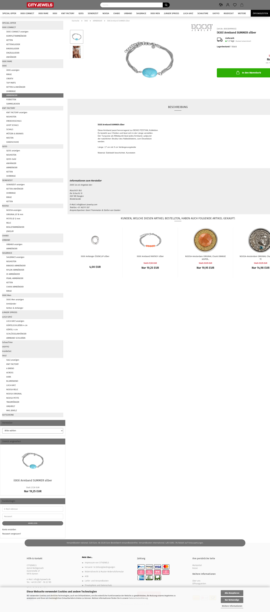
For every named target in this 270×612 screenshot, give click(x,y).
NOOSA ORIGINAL (14, 394)
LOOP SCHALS (12, 125)
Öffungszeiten (260, 13)
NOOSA (106, 13)
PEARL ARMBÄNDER (14, 278)
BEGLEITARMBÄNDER (15, 227)
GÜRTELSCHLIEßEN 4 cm (16, 325)
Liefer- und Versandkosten (97, 581)
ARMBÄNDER (11, 95)
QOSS (81, 13)
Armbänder (11, 304)
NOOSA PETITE (12, 398)
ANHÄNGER (11, 57)
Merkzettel (197, 565)
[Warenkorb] (241, 5)
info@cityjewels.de (42, 579)
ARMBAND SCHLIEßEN (15, 338)
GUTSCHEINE (8, 415)
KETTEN (9, 40)
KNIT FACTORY (67, 13)
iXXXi (55, 13)
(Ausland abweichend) (243, 41)
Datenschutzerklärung (138, 598)
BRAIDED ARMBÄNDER (15, 265)
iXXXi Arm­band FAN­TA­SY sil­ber (150, 256)
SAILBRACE (141, 13)
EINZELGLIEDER (12, 53)
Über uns (196, 581)
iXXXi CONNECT (27, 13)
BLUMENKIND (12, 381)
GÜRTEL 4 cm (12, 329)
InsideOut (229, 13)
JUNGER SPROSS (171, 13)
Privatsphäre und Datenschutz (98, 585)
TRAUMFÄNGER (12, 402)
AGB (86, 576)
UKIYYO (215, 13)
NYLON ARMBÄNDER (15, 270)
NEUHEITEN (11, 117)
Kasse (195, 568)
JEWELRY (10, 231)
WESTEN (10, 138)
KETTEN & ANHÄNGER (15, 87)
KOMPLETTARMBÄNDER (16, 36)
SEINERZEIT (93, 13)
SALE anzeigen (12, 360)
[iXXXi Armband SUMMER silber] (149, 59)
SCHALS (9, 129)
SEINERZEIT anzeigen (15, 184)
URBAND (128, 13)
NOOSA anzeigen (13, 210)
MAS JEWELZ (11, 410)
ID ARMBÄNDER (13, 274)
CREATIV (9, 78)
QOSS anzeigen (13, 150)
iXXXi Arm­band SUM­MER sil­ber (33, 480)
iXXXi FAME (43, 13)
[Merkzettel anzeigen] (234, 5)
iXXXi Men (155, 13)
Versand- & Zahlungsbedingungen (100, 567)
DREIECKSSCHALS (14, 121)
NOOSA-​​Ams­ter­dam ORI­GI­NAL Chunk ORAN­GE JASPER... (205, 257)
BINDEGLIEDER (12, 48)
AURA (8, 377)
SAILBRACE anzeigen (15, 257)
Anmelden (32, 523)
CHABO (116, 13)
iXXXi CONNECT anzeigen (17, 32)
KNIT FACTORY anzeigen (16, 112)
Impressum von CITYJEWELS (97, 562)
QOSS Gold (11, 159)
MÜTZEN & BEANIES (14, 133)
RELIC (8, 223)
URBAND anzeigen (14, 244)
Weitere (242, 13)
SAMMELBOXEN (13, 104)
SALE (4, 355)
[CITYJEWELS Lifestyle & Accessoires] (61, 5)
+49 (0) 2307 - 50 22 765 (41, 582)
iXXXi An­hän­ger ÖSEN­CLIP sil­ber (95, 256)
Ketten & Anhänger (14, 308)
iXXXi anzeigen (12, 70)
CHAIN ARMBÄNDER (14, 287)
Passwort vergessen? (11, 534)
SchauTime (202, 13)
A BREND (10, 368)
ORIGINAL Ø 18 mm (14, 214)
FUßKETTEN (11, 99)
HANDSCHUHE (12, 142)
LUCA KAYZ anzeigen (15, 321)
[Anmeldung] (227, 5)
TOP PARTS (11, 83)
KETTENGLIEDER (13, 44)
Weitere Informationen (232, 606)
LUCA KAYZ (188, 13)
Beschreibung (178, 107)
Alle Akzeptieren (232, 593)
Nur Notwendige (232, 600)
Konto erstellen (9, 529)
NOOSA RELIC (12, 389)
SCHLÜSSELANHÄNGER (16, 334)
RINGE (9, 74)
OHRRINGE (11, 91)
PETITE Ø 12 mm (13, 218)
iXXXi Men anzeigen (15, 299)
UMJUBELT (10, 406)
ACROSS (9, 372)
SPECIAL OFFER (9, 13)
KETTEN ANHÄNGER (14, 189)
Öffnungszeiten (199, 583)
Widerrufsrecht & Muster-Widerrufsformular (104, 571)
